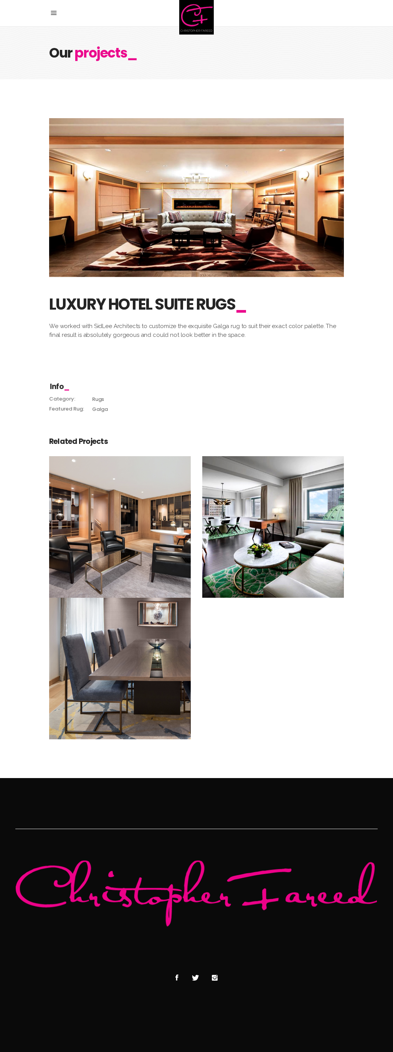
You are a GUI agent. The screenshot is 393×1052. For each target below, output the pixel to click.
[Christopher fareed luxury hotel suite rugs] (196, 197)
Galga (100, 409)
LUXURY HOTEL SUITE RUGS (119, 522)
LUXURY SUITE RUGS (273, 522)
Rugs (98, 399)
